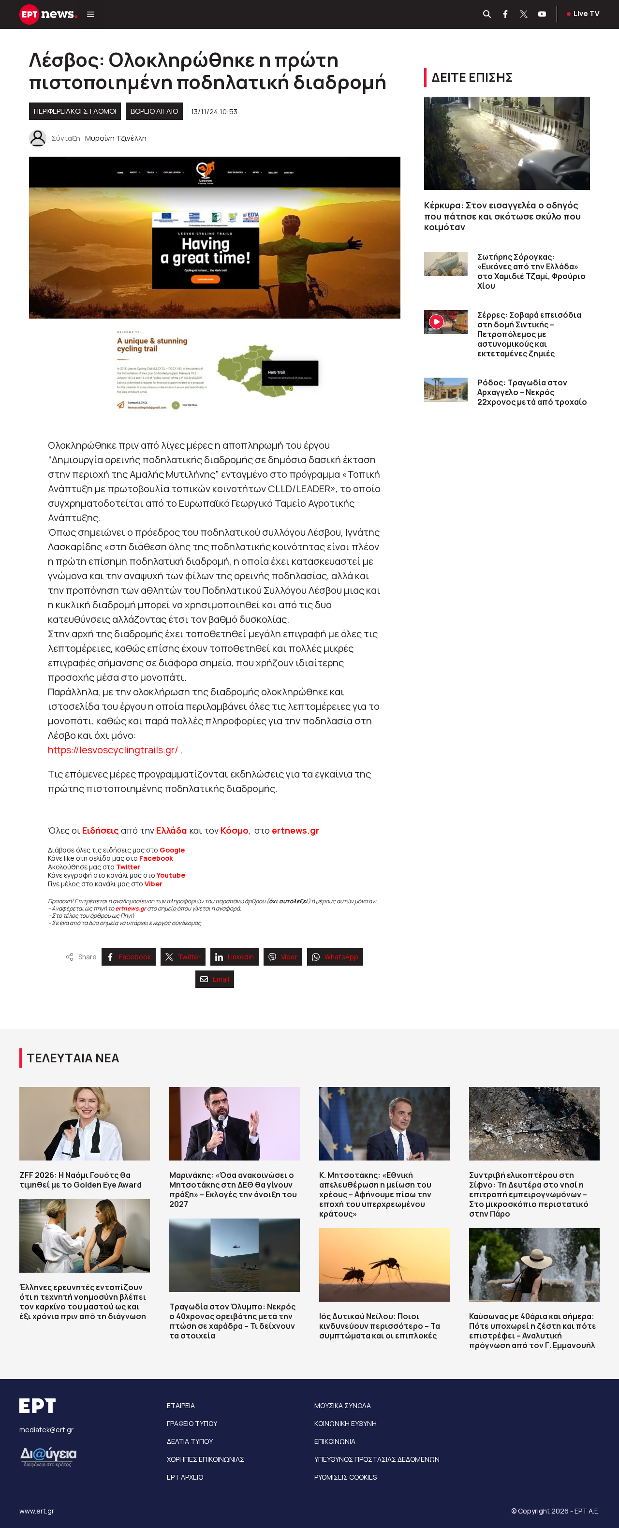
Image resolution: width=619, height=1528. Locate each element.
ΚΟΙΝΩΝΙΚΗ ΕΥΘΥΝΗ (345, 1423)
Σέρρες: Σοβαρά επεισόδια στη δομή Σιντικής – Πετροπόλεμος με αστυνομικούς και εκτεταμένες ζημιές (529, 334)
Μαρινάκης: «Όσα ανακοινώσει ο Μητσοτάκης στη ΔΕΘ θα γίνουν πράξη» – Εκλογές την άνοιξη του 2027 (233, 1189)
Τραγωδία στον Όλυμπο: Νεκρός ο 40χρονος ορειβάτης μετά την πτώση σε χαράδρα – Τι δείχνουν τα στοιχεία (232, 1321)
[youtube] (542, 14)
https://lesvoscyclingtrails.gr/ (113, 749)
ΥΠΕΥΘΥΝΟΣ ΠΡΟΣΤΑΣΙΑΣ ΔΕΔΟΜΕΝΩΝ (377, 1459)
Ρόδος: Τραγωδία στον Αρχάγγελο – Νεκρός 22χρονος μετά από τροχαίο (532, 392)
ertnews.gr (130, 908)
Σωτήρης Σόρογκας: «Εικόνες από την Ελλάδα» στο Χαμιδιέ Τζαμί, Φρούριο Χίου (531, 271)
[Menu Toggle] (90, 14)
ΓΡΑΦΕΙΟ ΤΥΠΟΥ (192, 1423)
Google (172, 849)
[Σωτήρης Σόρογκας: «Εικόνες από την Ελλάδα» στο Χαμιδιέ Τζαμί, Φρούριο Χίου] (446, 264)
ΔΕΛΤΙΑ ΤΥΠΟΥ (190, 1441)
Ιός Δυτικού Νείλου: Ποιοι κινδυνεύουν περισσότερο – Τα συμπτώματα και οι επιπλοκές (379, 1326)
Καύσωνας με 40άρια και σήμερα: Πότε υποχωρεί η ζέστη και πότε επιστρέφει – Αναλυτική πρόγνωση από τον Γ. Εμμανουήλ (532, 1331)
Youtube (171, 875)
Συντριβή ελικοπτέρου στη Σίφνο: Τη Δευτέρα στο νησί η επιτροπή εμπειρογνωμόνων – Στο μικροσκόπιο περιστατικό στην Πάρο (529, 1194)
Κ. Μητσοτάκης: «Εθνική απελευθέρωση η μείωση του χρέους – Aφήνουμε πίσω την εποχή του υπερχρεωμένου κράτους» (375, 1194)
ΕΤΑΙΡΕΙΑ (181, 1405)
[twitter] (524, 14)
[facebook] (505, 14)
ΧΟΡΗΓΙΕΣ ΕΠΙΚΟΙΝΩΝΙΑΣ (205, 1459)
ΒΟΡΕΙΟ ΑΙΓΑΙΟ (154, 111)
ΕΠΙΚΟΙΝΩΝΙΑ (334, 1441)
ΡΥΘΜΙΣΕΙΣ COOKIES (345, 1477)
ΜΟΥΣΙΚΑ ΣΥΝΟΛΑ (342, 1405)
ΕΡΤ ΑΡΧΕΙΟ (185, 1477)
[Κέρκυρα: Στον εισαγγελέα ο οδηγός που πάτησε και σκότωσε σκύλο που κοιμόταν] (507, 143)
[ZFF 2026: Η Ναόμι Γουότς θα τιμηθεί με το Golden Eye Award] (84, 1124)
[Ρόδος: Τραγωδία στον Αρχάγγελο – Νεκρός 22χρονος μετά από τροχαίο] (446, 390)
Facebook (156, 858)
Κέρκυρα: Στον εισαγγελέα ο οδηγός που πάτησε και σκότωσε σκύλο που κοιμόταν (502, 216)
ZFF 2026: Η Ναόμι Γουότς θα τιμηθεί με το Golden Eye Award (80, 1180)
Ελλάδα (171, 830)
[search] (487, 14)
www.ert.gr (36, 1510)
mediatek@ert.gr (46, 1429)
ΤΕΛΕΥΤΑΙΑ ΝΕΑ (73, 1057)
